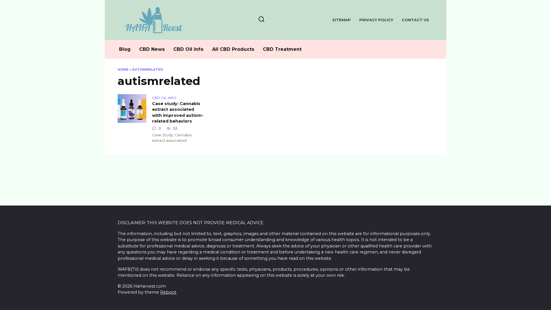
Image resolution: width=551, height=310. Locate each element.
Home (123, 69)
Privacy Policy (376, 20)
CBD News (152, 49)
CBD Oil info (188, 49)
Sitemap (341, 20)
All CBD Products (233, 49)
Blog (125, 49)
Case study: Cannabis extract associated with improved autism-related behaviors (177, 112)
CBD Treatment (282, 49)
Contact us (415, 20)
